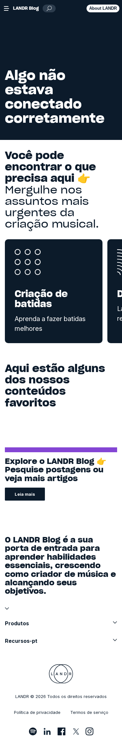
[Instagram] (89, 731)
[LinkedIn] (47, 731)
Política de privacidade (37, 712)
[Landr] (61, 674)
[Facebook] (61, 731)
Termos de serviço (89, 712)
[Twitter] (75, 731)
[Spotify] (33, 731)
